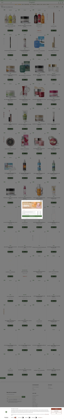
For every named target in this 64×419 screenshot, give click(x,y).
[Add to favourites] (16, 10)
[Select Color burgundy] (32, 239)
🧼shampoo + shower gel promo (31, 0)
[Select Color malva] (47, 16)
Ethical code (34, 402)
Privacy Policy (34, 396)
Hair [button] (30, 4)
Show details (40, 417)
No (41, 214)
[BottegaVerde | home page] (32, 2)
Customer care (61, 0)
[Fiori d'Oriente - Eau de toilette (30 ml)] (10, 263)
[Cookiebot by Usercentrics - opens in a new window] (6, 417)
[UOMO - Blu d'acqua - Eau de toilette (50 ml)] (39, 41)
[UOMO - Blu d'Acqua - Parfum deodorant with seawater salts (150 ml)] (39, 164)
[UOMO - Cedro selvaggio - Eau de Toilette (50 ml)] (25, 66)
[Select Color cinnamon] (47, 17)
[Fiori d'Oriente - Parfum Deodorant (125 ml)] (39, 361)
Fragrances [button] (34, 4)
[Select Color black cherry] (47, 14)
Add (8, 30)
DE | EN (2, 0)
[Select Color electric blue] (32, 240)
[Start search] (11, 2)
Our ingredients (50, 388)
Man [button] (41, 4)
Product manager (34, 405)
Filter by (57, 6)
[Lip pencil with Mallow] (53, 17)
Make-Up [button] (38, 4)
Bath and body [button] (27, 4)
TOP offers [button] (19, 4)
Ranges (48, 4)
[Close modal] (41, 201)
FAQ (33, 388)
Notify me (39, 30)
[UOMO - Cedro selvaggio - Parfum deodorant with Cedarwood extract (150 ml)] (53, 164)
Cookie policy (34, 399)
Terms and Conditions (35, 395)
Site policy (33, 398)
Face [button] (22, 4)
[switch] (23, 417)
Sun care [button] (44, 4)
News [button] (16, 4)
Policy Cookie (47, 414)
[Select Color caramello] (47, 15)
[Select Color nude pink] (47, 18)
